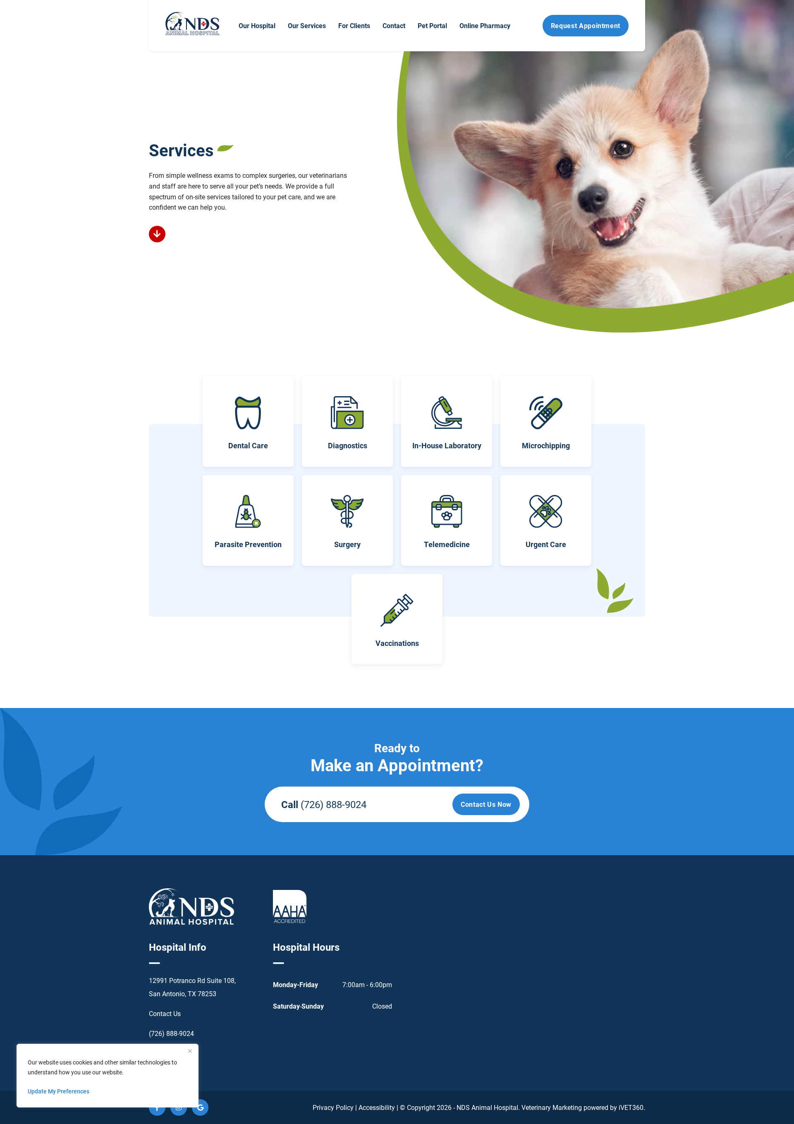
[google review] (200, 1107)
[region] (107, 1075)
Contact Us (165, 1013)
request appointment (585, 25)
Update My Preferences (58, 1091)
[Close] (190, 1051)
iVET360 (631, 1107)
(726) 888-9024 (333, 804)
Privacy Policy (333, 1107)
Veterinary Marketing (551, 1107)
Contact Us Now (486, 804)
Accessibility (377, 1107)
